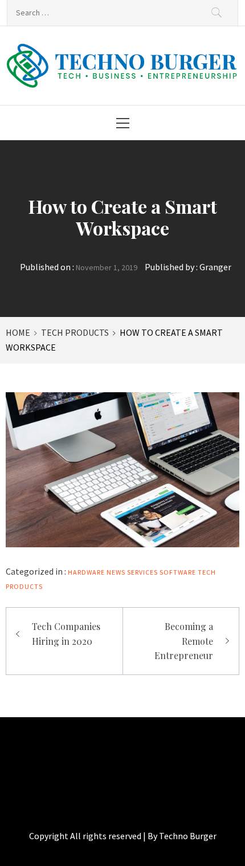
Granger (215, 267)
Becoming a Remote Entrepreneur (183, 640)
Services (142, 572)
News (116, 572)
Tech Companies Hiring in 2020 (66, 633)
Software (178, 572)
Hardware (86, 572)
